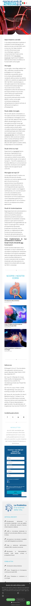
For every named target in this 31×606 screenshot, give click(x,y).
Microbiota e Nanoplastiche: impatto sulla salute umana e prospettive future (15, 553)
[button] (15, 602)
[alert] (15, 594)
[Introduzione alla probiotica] (15, 290)
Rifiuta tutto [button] (20, 599)
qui (22, 243)
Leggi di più (27, 590)
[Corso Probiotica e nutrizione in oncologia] (15, 338)
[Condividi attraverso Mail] (23, 417)
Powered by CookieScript (15, 604)
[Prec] (6, 309)
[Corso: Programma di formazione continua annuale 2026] (15, 314)
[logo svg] (12, 3)
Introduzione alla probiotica (11, 300)
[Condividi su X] (13, 417)
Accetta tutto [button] (10, 599)
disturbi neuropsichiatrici (11, 140)
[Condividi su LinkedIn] (18, 417)
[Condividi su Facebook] (7, 417)
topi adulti (16, 151)
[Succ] (24, 309)
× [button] (29, 583)
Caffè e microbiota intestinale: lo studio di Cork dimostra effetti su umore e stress (15, 533)
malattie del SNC (9, 135)
